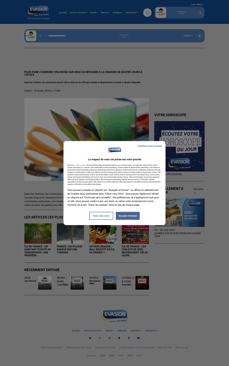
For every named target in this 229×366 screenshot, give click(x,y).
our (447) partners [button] (79, 165)
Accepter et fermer (127, 215)
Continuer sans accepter (149, 145)
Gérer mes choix (101, 215)
